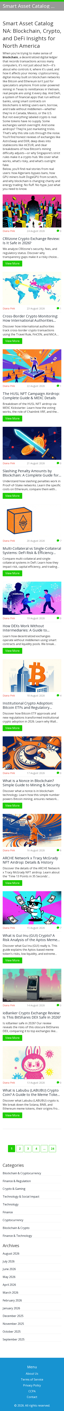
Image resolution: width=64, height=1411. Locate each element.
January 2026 (11, 1308)
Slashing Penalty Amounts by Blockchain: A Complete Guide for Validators (31, 473)
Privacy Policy (32, 1385)
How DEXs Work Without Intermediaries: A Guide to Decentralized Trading (25, 628)
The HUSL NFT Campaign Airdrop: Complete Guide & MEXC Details (31, 396)
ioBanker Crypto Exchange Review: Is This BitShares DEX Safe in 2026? (32, 1015)
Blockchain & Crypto (16, 1228)
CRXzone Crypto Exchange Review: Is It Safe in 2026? (31, 241)
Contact (32, 1397)
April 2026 (9, 1285)
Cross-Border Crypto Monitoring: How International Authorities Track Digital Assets (30, 318)
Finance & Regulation (17, 1181)
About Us (32, 1374)
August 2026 (11, 1253)
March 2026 (10, 1293)
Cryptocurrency (13, 1220)
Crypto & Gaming (14, 1189)
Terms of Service (32, 1379)
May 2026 (9, 1277)
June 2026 (9, 1269)
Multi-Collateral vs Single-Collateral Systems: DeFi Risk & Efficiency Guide (32, 550)
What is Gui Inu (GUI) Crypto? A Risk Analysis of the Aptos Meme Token (30, 937)
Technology (10, 1204)
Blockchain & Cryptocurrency (22, 1173)
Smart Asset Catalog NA (29, 5)
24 (52, 1149)
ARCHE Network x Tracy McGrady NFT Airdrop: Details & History (30, 860)
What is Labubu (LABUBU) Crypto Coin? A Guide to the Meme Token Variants (31, 1092)
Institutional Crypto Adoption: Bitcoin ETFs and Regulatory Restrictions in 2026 (28, 705)
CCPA (32, 1391)
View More (12, 263)
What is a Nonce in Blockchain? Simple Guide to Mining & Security (31, 783)
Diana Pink (9, 231)
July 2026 (9, 1261)
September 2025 (14, 1339)
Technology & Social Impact (21, 1196)
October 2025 (12, 1332)
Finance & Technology (17, 1236)
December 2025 (13, 1316)
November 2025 (13, 1324)
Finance (8, 1212)
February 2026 (12, 1300)
